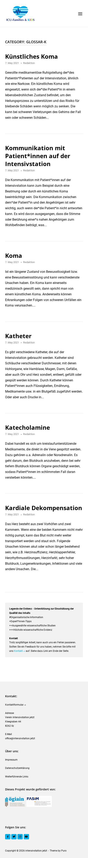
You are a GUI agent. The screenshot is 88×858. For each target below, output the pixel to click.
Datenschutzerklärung (17, 768)
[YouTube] (26, 836)
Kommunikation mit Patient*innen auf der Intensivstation (37, 156)
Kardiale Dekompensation (43, 508)
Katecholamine (27, 427)
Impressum (11, 759)
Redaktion (29, 63)
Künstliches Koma (31, 56)
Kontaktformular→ (15, 704)
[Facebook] (7, 836)
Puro (64, 850)
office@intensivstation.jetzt (20, 738)
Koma (13, 255)
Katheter (18, 336)
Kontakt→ (19, 651)
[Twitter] (14, 836)
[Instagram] (20, 836)
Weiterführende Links (16, 776)
